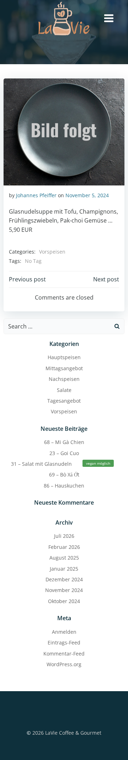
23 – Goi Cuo (64, 453)
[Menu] (108, 18)
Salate (64, 390)
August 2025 (64, 557)
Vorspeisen (52, 251)
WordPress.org (64, 664)
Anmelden (64, 631)
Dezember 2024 (64, 579)
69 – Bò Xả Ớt (64, 474)
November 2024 (64, 590)
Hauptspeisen (64, 357)
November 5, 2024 (87, 195)
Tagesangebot (64, 400)
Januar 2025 (64, 568)
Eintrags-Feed (64, 642)
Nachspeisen (64, 379)
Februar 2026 (64, 547)
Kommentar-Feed (64, 653)
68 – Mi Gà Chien (64, 442)
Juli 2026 (64, 535)
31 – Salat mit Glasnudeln (60, 463)
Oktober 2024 (64, 601)
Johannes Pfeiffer (36, 195)
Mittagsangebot (64, 368)
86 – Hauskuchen (64, 485)
